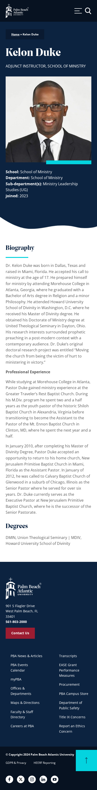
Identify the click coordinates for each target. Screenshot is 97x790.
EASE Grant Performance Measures (69, 670)
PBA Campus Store (73, 693)
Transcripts (68, 656)
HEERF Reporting (45, 763)
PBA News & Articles (26, 656)
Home (15, 34)
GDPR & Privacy (16, 763)
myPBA (16, 679)
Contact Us (20, 633)
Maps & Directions (25, 702)
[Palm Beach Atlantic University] (23, 588)
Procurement (69, 684)
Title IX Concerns (72, 717)
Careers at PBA (22, 726)
